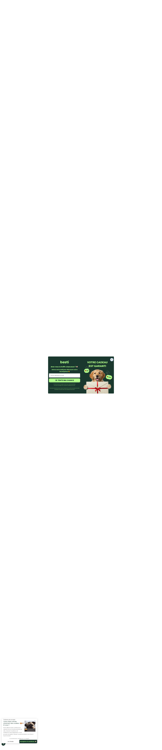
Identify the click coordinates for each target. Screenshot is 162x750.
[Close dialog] (111, 359)
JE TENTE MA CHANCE (64, 380)
